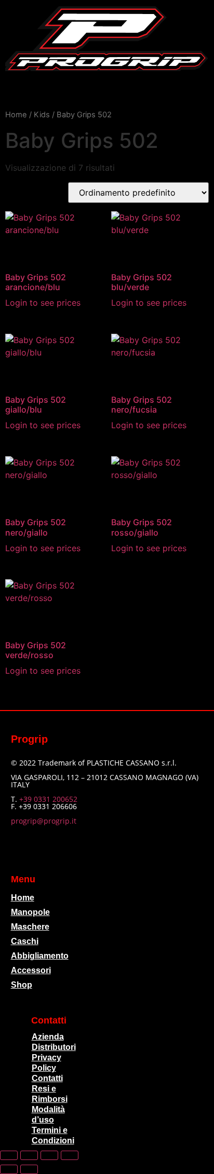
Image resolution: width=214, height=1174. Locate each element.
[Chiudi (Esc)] (69, 1155)
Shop (21, 984)
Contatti (47, 1078)
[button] (107, 90)
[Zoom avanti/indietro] (9, 1155)
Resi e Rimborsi (50, 1093)
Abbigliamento (40, 955)
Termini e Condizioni (53, 1135)
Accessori (31, 970)
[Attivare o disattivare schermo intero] (29, 1155)
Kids (42, 114)
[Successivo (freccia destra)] (29, 1169)
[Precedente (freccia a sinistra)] (9, 1169)
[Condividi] (49, 1155)
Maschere (30, 926)
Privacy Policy (46, 1062)
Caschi (24, 941)
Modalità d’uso (48, 1114)
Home (16, 114)
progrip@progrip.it (43, 821)
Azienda (48, 1036)
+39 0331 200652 (48, 799)
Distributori (54, 1047)
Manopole (30, 912)
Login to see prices (43, 302)
